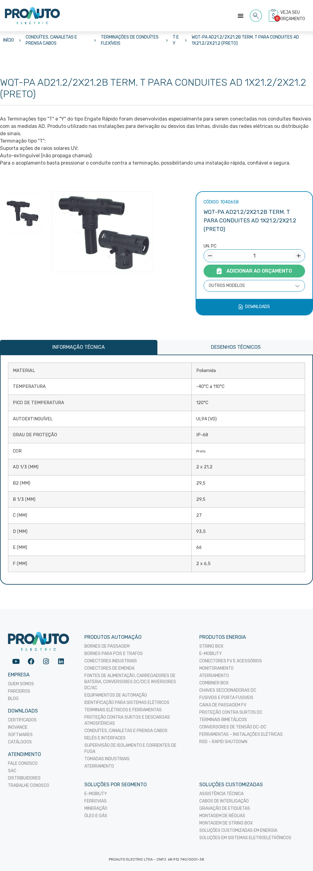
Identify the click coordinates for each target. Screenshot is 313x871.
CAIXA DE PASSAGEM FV (222, 705)
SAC (12, 770)
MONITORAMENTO (216, 668)
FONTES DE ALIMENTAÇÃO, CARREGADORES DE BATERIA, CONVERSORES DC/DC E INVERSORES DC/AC (130, 681)
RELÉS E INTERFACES (105, 738)
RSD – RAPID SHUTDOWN (223, 741)
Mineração (95, 808)
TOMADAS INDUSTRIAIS (107, 758)
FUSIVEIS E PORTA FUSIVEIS (226, 697)
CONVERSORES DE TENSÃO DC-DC (232, 727)
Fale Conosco (23, 763)
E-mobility (95, 793)
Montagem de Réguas (222, 815)
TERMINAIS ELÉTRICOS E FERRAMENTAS (123, 710)
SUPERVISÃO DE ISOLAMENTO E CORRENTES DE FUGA (130, 748)
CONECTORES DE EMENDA (109, 668)
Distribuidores (24, 778)
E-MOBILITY (210, 653)
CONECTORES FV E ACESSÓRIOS (230, 661)
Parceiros (19, 691)
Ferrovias (95, 801)
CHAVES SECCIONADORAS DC (227, 690)
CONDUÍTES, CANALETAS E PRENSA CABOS (51, 40)
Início (8, 40)
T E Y (176, 40)
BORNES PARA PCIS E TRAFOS (113, 653)
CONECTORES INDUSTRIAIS (110, 661)
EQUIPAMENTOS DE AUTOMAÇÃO (115, 695)
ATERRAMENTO (99, 766)
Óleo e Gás (95, 815)
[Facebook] (31, 661)
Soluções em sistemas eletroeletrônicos (245, 837)
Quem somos (21, 684)
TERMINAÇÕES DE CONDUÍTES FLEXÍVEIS (130, 40)
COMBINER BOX (214, 683)
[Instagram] (46, 661)
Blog (13, 698)
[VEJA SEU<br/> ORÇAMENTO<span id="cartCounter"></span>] (274, 15)
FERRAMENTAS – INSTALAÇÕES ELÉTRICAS (241, 734)
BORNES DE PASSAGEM (107, 646)
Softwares (20, 734)
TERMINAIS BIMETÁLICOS (223, 719)
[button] (256, 14)
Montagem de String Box (226, 823)
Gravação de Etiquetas (224, 808)
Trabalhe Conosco (28, 785)
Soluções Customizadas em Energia (238, 830)
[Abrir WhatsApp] (298, 855)
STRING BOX (211, 646)
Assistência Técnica (221, 793)
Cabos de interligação (224, 801)
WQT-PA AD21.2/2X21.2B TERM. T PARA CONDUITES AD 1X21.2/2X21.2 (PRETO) (245, 40)
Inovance (18, 727)
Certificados (22, 720)
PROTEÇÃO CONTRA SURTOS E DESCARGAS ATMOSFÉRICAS (127, 720)
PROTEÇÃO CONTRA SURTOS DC (230, 712)
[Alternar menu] (241, 16)
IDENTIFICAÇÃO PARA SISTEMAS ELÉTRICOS (126, 702)
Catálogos (20, 742)
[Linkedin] (61, 661)
